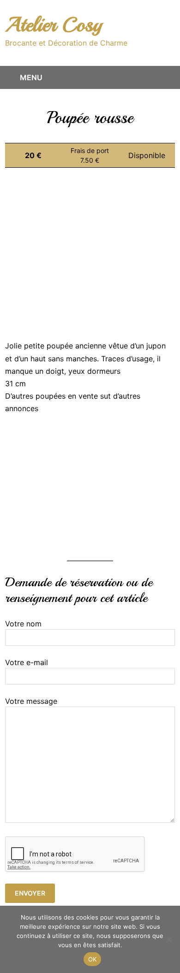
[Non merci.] (168, 939)
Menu (31, 77)
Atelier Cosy (53, 24)
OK (92, 959)
